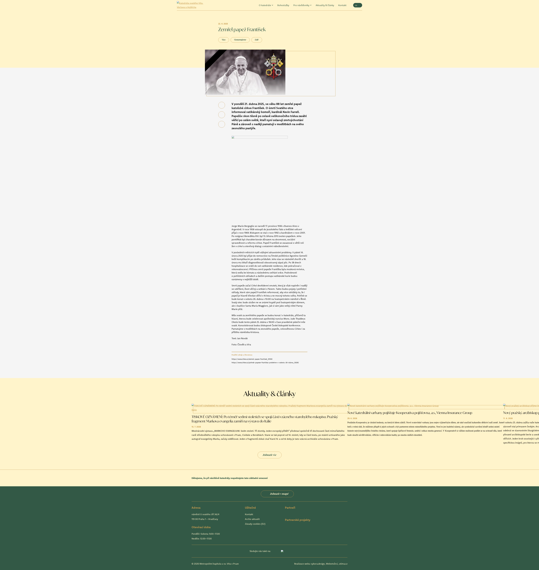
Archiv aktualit (252, 519)
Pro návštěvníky (301, 5)
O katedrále (265, 5)
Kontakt (342, 5)
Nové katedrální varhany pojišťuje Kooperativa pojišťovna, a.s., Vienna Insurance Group (409, 412)
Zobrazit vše (269, 455)
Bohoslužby (283, 5)
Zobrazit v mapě (279, 493)
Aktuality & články (325, 5)
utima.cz (343, 563)
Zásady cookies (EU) (255, 523)
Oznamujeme (240, 39)
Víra (223, 39)
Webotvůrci (332, 563)
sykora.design (318, 563)
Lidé (257, 39)
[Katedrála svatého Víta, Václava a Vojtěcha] (192, 5)
